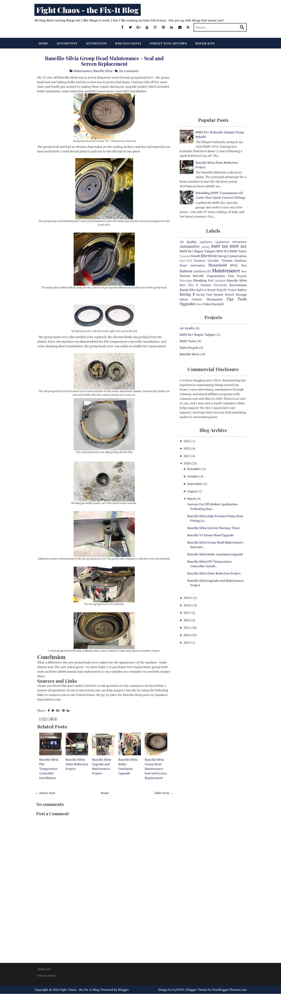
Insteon (186, 271)
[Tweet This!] (52, 710)
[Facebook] (122, 27)
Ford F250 (186, 260)
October (193, 476)
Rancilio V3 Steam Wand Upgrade (210, 535)
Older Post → (163, 793)
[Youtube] (147, 27)
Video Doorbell (213, 304)
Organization (216, 276)
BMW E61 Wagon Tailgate (198, 251)
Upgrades (187, 303)
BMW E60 (219, 246)
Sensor (218, 294)
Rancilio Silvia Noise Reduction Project (77, 764)
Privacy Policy (47, 975)
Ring (220, 290)
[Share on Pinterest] (63, 710)
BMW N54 (222, 251)
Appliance (205, 242)
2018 (187, 605)
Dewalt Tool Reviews (168, 43)
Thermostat (214, 299)
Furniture (199, 260)
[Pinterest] (163, 27)
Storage (241, 294)
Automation (96, 43)
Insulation (199, 271)
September (195, 484)
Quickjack (220, 280)
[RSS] (188, 27)
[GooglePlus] (138, 27)
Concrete (185, 256)
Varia (199, 304)
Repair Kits (205, 43)
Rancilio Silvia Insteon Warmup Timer (213, 528)
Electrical (209, 255)
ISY (209, 271)
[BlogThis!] (44, 719)
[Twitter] (130, 27)
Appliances (222, 242)
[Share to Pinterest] (55, 719)
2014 (187, 635)
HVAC (234, 265)
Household (218, 265)
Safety (242, 290)
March (192, 499)
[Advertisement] (104, 929)
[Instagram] (155, 27)
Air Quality (188, 242)
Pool (211, 280)
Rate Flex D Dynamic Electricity (203, 285)
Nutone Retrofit (192, 276)
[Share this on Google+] (58, 710)
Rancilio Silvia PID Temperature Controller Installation (48, 768)
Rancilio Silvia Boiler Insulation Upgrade (215, 554)
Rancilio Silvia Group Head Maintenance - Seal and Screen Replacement (104, 61)
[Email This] (41, 719)
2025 (187, 441)
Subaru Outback (191, 299)
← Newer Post (45, 793)
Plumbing (200, 280)
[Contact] (180, 27)
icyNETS (178, 990)
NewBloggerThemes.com (229, 990)
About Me (44, 969)
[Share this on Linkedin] (68, 710)
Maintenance (83, 71)
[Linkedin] (171, 27)
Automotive (67, 43)
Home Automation (192, 265)
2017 (187, 613)
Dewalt (195, 256)
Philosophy (186, 280)
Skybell (229, 294)
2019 (187, 598)
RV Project (230, 290)
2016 (187, 620)
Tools (242, 299)
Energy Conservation (232, 256)
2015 (187, 627)
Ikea (244, 265)
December (194, 469)
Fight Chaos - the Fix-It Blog (87, 10)
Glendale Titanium (220, 260)
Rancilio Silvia (128, 43)
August (192, 491)
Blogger (123, 990)
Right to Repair (206, 290)
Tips (230, 299)
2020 (187, 463)
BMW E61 (238, 246)
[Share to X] (48, 719)
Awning (205, 246)
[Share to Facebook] (52, 719)
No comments (129, 71)
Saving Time (204, 294)
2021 (187, 456)
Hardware (241, 260)
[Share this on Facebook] (48, 710)
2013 (187, 642)
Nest (244, 271)
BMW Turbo (238, 251)
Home (43, 43)
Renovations (238, 285)
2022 (187, 448)
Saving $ (187, 294)
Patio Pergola (237, 276)
